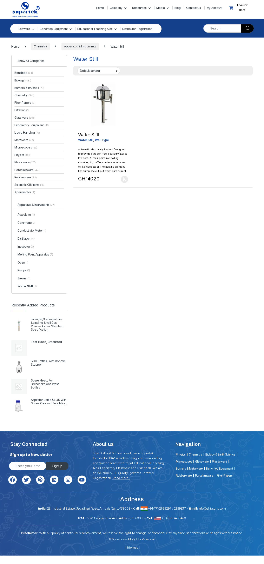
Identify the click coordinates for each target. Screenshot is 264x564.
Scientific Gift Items (29, 184)
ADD (124, 179)
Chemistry (24, 95)
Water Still (27, 286)
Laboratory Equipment (32, 125)
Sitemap (132, 547)
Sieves (24, 278)
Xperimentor (24, 192)
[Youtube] (82, 480)
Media (160, 7)
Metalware (24, 140)
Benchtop (23, 72)
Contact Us (193, 7)
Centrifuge (26, 222)
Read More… (121, 478)
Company (116, 7)
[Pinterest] (40, 480)
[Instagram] (68, 480)
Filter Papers (24, 102)
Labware (24, 29)
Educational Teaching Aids (95, 29)
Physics (22, 155)
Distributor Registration (137, 29)
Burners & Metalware (189, 468)
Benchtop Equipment (53, 29)
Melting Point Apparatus (35, 254)
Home (100, 7)
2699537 (180, 508)
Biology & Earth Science (220, 454)
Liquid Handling (27, 132)
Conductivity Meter (32, 230)
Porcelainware (26, 170)
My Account (215, 7)
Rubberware (25, 177)
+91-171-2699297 (159, 508)
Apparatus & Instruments (36, 204)
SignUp (57, 466)
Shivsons (118, 539)
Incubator (26, 246)
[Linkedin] (54, 480)
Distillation (26, 238)
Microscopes (25, 147)
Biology (22, 80)
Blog (177, 7)
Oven (23, 262)
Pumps (24, 270)
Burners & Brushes (29, 87)
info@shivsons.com (212, 508)
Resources (139, 7)
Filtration (21, 110)
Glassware (24, 117)
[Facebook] (12, 480)
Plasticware (25, 162)
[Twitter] (26, 480)
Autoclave (26, 214)
